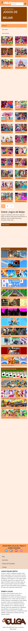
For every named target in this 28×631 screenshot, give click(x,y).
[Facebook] (11, 550)
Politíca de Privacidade (8, 563)
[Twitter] (6, 550)
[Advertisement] (14, 85)
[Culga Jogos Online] (14, 621)
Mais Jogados (5, 29)
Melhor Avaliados (5, 33)
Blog (3, 556)
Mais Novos (4, 25)
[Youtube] (16, 550)
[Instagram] (21, 550)
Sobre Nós (5, 560)
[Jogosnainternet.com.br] (6, 2)
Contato (4, 567)
